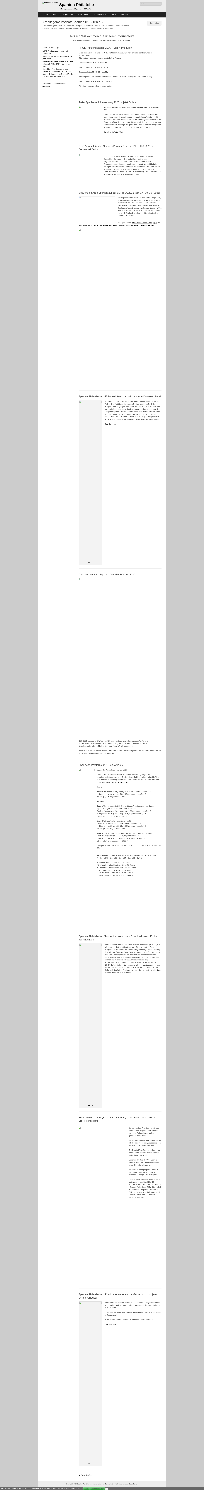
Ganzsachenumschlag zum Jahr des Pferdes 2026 (107, 574)
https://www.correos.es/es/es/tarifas (115, 782)
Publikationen (83, 15)
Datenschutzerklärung (97, 1488)
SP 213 (90, 1463)
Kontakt (113, 15)
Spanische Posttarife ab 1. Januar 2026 (101, 764)
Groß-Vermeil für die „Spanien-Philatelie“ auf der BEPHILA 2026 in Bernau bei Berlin (57, 63)
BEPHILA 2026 (145, 200)
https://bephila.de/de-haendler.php (144, 225)
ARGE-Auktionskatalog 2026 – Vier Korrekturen (105, 47)
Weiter (86, 1488)
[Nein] (106, 1489)
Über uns (55, 15)
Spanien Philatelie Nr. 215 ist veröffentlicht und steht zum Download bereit (120, 396)
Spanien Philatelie (76, 4)
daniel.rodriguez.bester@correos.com (93, 753)
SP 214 (90, 1105)
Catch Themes (133, 1484)
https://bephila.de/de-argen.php (144, 223)
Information (154, 23)
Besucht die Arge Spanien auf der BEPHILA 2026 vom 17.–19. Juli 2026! (119, 192)
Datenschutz (109, 1484)
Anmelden (124, 15)
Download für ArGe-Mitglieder (115, 132)
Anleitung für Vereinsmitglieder (54, 83)
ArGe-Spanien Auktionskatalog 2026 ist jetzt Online (107, 102)
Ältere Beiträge (85, 1475)
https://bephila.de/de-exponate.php (104, 225)
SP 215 (90, 562)
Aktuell (45, 15)
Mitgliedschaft (68, 15)
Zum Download (110, 424)
